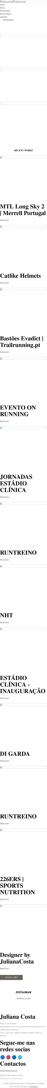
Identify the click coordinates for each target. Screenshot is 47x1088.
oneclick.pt (33, 1086)
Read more (4, 220)
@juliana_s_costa (24, 998)
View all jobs (11, 977)
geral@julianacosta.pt (8, 1071)
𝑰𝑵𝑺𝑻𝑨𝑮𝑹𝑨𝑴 (23, 992)
